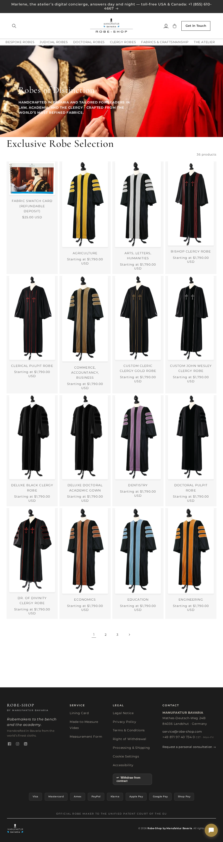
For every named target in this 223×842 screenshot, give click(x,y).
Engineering (191, 599)
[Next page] (129, 634)
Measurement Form (86, 736)
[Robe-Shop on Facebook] (9, 743)
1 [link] (94, 634)
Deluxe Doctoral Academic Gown (85, 487)
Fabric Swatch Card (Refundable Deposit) (32, 206)
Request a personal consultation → (189, 747)
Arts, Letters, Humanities (138, 255)
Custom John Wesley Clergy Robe (191, 368)
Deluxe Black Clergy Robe (32, 487)
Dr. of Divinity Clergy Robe (32, 600)
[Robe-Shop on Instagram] (17, 743)
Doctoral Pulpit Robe (191, 487)
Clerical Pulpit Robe (32, 366)
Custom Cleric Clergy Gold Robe (138, 368)
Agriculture (85, 253)
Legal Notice (123, 713)
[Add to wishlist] (55, 166)
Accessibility (123, 765)
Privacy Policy (124, 721)
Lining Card (79, 713)
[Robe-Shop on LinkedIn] (25, 743)
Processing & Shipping (131, 747)
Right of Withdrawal (129, 739)
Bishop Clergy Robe (191, 251)
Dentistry (138, 485)
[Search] (14, 26)
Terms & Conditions (129, 730)
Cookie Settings (126, 756)
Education (138, 599)
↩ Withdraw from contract (128, 779)
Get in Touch (196, 26)
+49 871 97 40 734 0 (178, 737)
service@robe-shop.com (182, 731)
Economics (85, 599)
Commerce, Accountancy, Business (85, 373)
